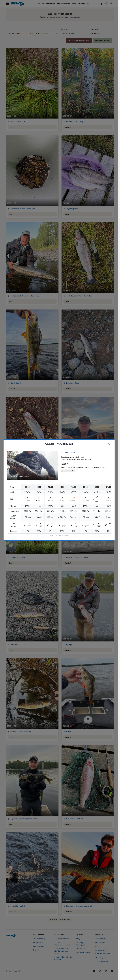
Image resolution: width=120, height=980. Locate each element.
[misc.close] (109, 444)
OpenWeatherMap (62, 535)
